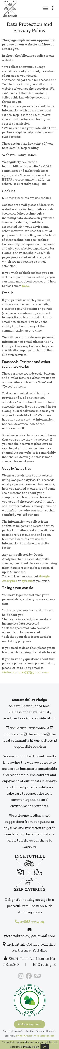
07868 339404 (31, 921)
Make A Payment (29, 1024)
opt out (27, 581)
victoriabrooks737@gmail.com (25, 672)
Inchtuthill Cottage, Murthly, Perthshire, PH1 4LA (31, 947)
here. (26, 286)
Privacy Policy (24, 1035)
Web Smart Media (44, 1035)
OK (44, 1046)
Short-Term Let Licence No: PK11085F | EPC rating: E (29, 961)
